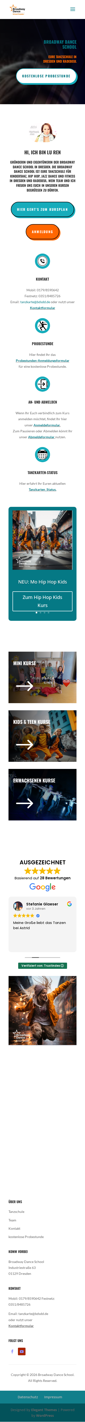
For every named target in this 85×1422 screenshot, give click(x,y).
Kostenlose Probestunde (46, 75)
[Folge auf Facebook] (12, 1351)
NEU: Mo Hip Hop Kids (42, 582)
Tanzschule (16, 1212)
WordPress (45, 1415)
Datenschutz (28, 1397)
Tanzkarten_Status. (42, 489)
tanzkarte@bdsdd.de (35, 302)
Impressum (53, 1397)
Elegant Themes (44, 1410)
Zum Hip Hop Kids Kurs (42, 601)
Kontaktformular (42, 308)
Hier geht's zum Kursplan (42, 209)
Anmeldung (42, 231)
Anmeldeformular (47, 425)
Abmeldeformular (41, 437)
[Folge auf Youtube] (22, 1351)
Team (12, 1220)
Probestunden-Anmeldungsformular (42, 360)
